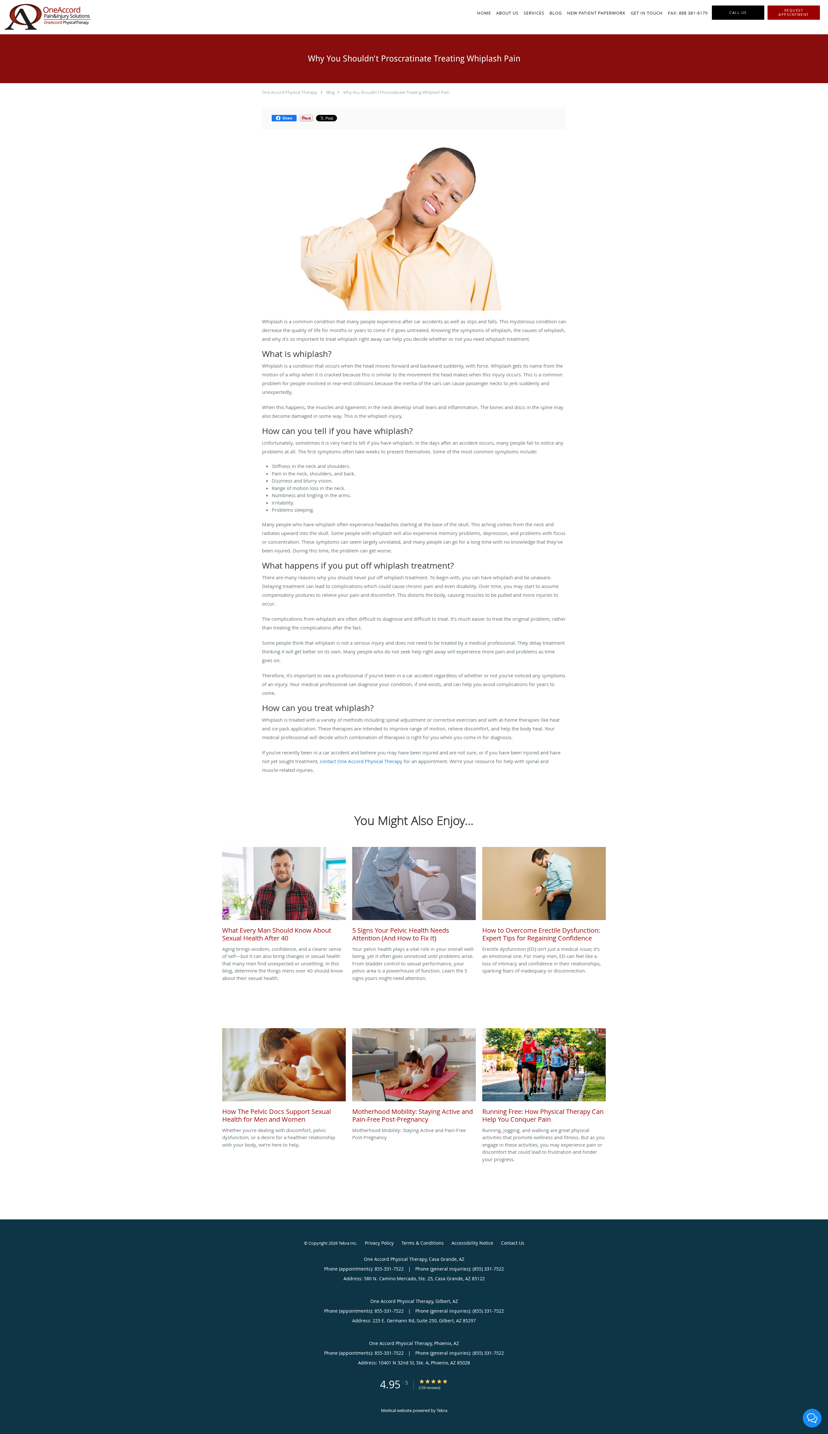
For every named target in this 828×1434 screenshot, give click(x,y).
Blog (330, 92)
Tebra (442, 1410)
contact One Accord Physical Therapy (361, 761)
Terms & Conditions (422, 1243)
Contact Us (512, 1243)
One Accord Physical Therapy (289, 92)
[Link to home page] (46, 17)
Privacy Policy (379, 1243)
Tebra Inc (347, 1243)
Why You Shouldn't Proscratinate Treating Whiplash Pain (396, 92)
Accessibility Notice (472, 1243)
